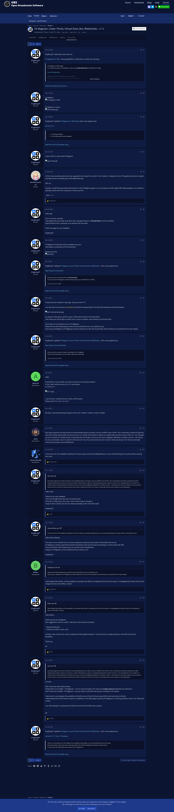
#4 (143, 152)
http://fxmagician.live (53, 72)
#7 (143, 240)
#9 (143, 298)
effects (58, 32)
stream (84, 32)
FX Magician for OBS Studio (69, 121)
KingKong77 (39, 32)
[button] (47, 16)
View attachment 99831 (54, 284)
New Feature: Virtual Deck (54, 271)
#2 (143, 93)
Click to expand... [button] (95, 79)
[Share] (141, 50)
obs (79, 32)
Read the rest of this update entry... (57, 145)
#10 (143, 336)
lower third (65, 32)
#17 (143, 562)
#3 (143, 117)
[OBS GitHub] (155, 6)
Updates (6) (43, 37)
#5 (143, 171)
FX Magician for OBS (52, 59)
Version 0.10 (49, 126)
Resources (53, 16)
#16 (143, 522)
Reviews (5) (53, 37)
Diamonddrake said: (53, 528)
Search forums (42, 21)
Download (139, 2)
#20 (143, 727)
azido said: (50, 476)
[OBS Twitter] (152, 6)
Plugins (43, 16)
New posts (32, 21)
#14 (143, 449)
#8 (143, 261)
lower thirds (73, 32)
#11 (143, 372)
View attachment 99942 (54, 358)
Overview (32, 37)
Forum (166, 2)
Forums (36, 16)
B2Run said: (50, 603)
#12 (143, 408)
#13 (143, 428)
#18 (143, 598)
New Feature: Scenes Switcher (55, 345)
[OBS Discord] (149, 6)
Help (157, 2)
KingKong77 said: (52, 567)
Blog (149, 2)
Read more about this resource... (56, 86)
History (62, 37)
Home (128, 2)
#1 (143, 50)
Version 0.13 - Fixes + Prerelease (56, 736)
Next (37, 44)
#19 (143, 660)
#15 (143, 470)
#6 (143, 209)
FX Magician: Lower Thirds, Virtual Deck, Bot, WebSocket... (80, 266)
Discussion (71, 37)
